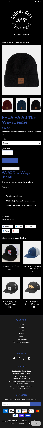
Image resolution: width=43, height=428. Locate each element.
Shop (22, 330)
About (21, 333)
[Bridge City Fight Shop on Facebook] (19, 359)
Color (4, 139)
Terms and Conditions (21, 342)
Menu (7, 2)
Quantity (6, 149)
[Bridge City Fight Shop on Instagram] (29, 359)
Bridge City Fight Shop (25, 421)
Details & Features (11, 168)
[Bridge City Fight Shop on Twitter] (14, 359)
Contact (22, 336)
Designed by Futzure (26, 423)
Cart (39, 2)
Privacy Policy (21, 339)
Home (4, 42)
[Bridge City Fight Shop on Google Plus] (24, 359)
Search (21, 325)
